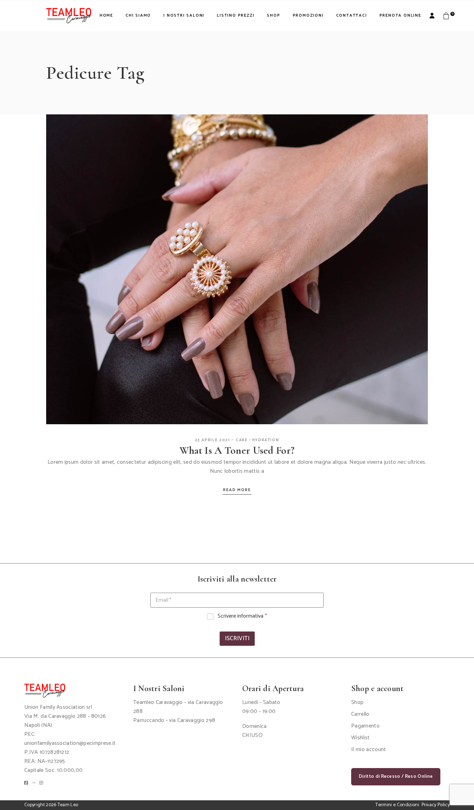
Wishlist (360, 737)
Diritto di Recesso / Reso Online (396, 777)
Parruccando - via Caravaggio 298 (174, 720)
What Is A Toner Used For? (237, 450)
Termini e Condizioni (397, 805)
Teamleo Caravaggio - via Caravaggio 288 (178, 707)
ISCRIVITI (237, 638)
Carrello (360, 714)
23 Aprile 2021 (212, 440)
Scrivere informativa (242, 616)
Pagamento (365, 726)
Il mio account (368, 749)
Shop (357, 702)
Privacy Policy (436, 805)
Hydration (265, 440)
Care (242, 440)
